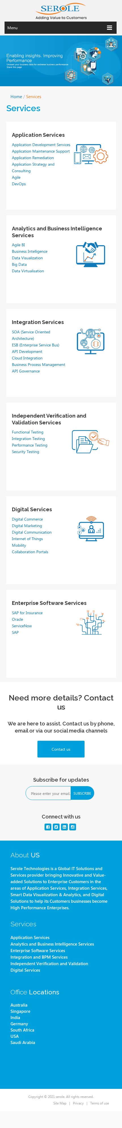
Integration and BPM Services (39, 957)
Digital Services (32, 509)
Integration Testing (28, 438)
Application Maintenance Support (41, 150)
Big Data (19, 264)
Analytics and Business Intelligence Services (52, 944)
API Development (27, 351)
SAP (15, 632)
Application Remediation (33, 157)
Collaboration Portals (30, 551)
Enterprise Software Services (37, 950)
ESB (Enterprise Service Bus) (35, 344)
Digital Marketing (27, 525)
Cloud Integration (27, 357)
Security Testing (25, 451)
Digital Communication (32, 531)
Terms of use (99, 1103)
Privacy (78, 1103)
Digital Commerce (27, 518)
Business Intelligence (29, 251)
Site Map (59, 1103)
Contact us (61, 749)
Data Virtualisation (28, 270)
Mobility (19, 545)
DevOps (19, 183)
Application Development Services (41, 144)
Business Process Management (38, 364)
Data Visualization (27, 257)
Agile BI (18, 244)
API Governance (26, 370)
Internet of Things (27, 538)
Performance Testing (29, 444)
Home (16, 96)
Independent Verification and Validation (49, 963)
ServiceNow (22, 625)
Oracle (17, 619)
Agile (16, 177)
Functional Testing (27, 431)
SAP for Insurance (27, 612)
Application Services (29, 937)
